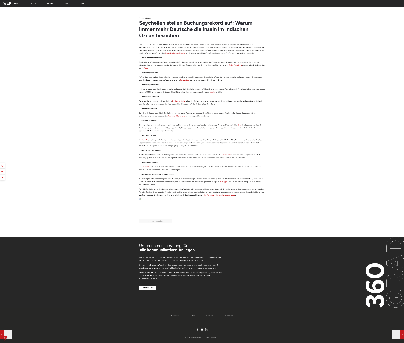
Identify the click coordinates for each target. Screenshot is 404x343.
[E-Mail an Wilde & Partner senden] (2, 171)
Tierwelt (144, 140)
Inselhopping (223, 182)
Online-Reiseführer (235, 65)
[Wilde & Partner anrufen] (2, 166)
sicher (240, 125)
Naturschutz (226, 155)
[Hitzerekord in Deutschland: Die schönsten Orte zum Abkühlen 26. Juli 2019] (398, 334)
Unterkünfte (146, 167)
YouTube (145, 68)
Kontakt (192, 316)
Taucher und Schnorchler (176, 116)
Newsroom (175, 316)
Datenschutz (228, 316)
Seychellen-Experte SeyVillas (175, 53)
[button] (4, 338)
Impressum (209, 316)
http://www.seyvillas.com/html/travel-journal (219, 195)
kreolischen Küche (178, 101)
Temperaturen (185, 80)
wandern (213, 92)
